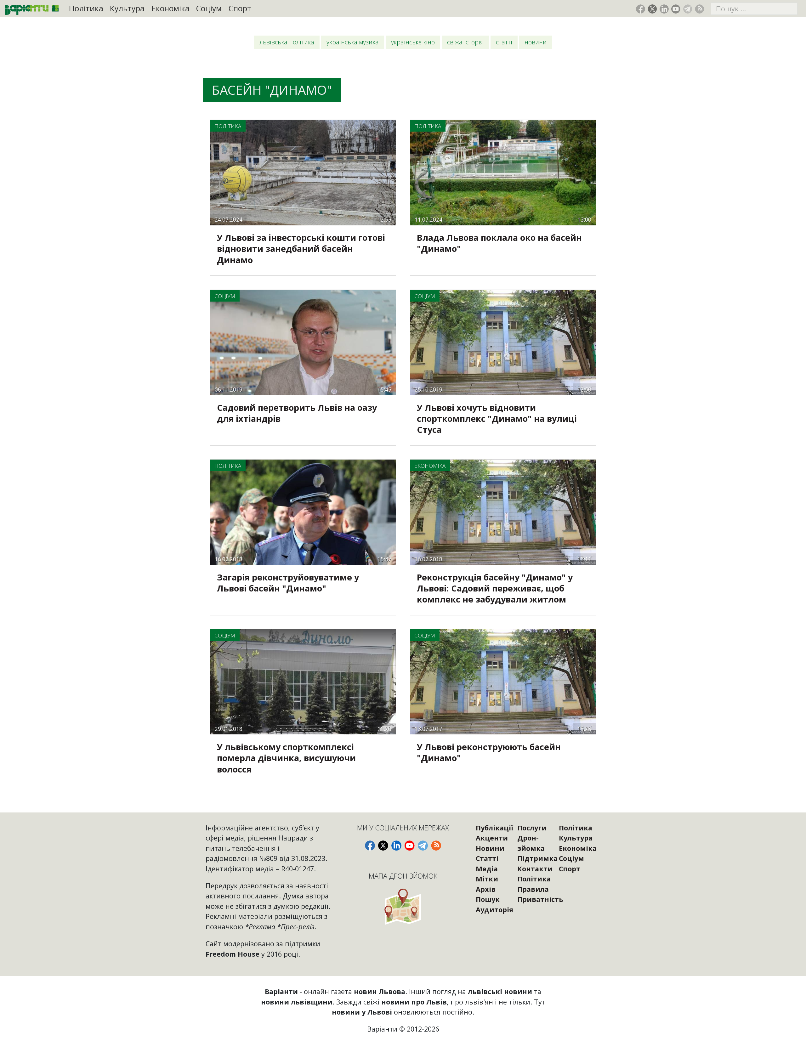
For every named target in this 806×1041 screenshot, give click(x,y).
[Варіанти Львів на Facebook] (640, 9)
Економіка (170, 8)
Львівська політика (286, 42)
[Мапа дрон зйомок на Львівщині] (403, 906)
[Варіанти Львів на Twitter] (652, 9)
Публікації (494, 827)
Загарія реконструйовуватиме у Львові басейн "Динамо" (288, 582)
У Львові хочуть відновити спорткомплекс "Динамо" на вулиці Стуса (497, 418)
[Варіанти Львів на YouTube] (675, 9)
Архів (486, 889)
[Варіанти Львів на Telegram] (687, 9)
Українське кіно (413, 42)
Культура (127, 8)
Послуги (532, 827)
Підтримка (537, 858)
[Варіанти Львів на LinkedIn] (664, 9)
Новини (536, 42)
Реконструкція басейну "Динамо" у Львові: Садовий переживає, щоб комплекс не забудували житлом (495, 588)
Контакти (535, 868)
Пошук (488, 899)
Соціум (209, 8)
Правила (533, 889)
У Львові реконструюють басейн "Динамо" (489, 752)
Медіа (487, 868)
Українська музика (352, 42)
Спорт (240, 8)
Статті (504, 42)
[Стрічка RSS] (699, 9)
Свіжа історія (465, 42)
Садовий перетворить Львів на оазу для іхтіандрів (297, 413)
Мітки (487, 878)
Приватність (540, 899)
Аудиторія (494, 909)
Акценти (492, 837)
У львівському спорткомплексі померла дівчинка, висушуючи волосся (286, 758)
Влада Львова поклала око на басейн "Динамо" (499, 243)
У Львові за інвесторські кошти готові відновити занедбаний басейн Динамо (301, 248)
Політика (86, 8)
